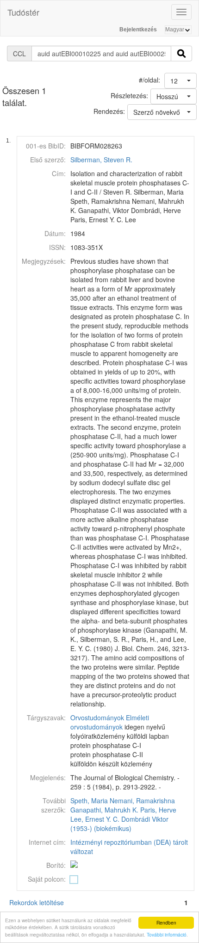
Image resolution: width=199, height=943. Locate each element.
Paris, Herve (158, 809)
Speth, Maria (89, 800)
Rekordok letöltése (36, 902)
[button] (180, 81)
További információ (167, 934)
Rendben (166, 922)
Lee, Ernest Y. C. (94, 819)
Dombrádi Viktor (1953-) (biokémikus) (119, 823)
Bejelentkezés (138, 29)
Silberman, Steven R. (101, 159)
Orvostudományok (97, 717)
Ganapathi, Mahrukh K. (104, 809)
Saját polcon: (47, 879)
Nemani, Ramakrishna (142, 800)
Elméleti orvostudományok (109, 722)
